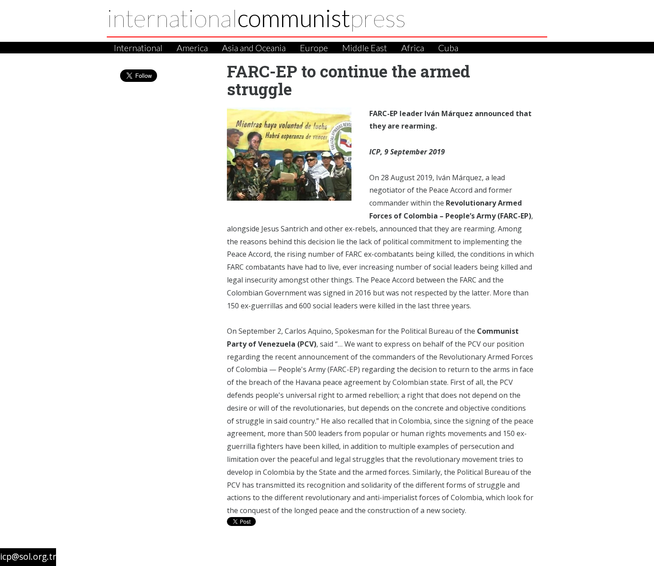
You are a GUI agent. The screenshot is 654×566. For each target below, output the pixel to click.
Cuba (448, 47)
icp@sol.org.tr (28, 556)
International (138, 47)
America (192, 47)
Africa (412, 47)
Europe (314, 47)
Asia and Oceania (254, 47)
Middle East (364, 47)
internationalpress (256, 17)
